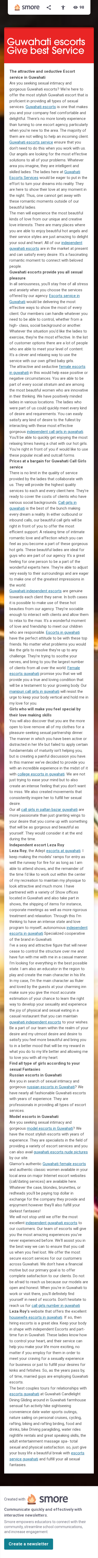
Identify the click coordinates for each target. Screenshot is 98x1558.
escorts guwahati (24, 1394)
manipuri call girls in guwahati (34, 691)
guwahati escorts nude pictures (61, 1152)
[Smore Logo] (27, 7)
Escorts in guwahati (63, 632)
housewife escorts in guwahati (35, 1317)
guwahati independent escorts (35, 1022)
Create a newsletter (29, 1543)
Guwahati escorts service (31, 142)
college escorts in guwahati (41, 774)
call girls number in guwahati (56, 1305)
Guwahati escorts (41, 106)
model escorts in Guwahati (50, 1128)
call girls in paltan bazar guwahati (49, 809)
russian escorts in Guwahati (51, 1087)
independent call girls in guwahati (55, 431)
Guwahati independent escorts (35, 591)
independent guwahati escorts (51, 1223)
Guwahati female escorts (64, 1163)
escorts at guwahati (63, 850)
